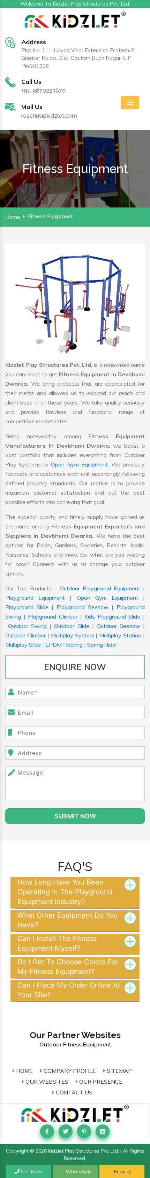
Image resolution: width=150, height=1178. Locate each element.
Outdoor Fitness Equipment (75, 1044)
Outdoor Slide (71, 625)
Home (12, 216)
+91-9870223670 (43, 90)
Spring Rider (102, 644)
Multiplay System (72, 635)
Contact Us (73, 1092)
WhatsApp (77, 1171)
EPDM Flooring (64, 644)
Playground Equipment (35, 597)
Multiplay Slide (23, 644)
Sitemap (118, 1070)
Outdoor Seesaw (118, 625)
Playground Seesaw (82, 607)
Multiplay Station (120, 635)
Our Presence (100, 1081)
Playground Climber (52, 616)
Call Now (31, 1171)
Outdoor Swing (27, 625)
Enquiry (122, 1171)
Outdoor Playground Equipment (100, 588)
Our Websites (46, 1081)
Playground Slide (26, 607)
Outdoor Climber (25, 635)
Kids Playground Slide (112, 616)
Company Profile (69, 1070)
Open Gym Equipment (79, 464)
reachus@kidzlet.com (49, 115)
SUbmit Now (75, 816)
